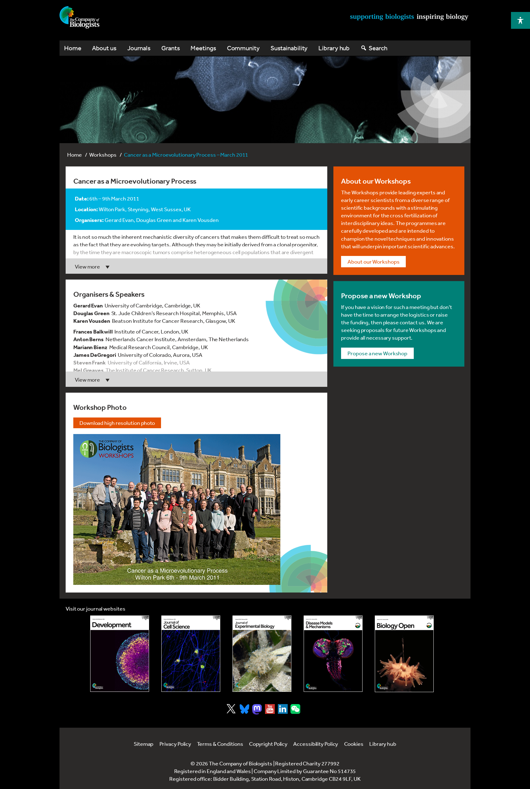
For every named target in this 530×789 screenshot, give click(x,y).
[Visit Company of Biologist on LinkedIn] (283, 709)
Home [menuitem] (72, 48)
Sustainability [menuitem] (289, 48)
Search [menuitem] (378, 48)
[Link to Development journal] (119, 654)
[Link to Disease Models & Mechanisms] (333, 654)
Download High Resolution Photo (117, 422)
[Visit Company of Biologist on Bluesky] (244, 709)
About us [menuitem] (104, 48)
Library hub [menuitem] (334, 48)
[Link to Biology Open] (404, 654)
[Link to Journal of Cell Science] (190, 654)
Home (74, 154)
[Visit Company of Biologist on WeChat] (295, 711)
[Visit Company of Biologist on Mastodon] (257, 709)
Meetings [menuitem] (203, 48)
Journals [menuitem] (139, 48)
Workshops (102, 154)
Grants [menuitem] (170, 48)
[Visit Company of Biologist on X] (231, 708)
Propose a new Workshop (377, 353)
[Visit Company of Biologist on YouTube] (270, 709)
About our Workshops (373, 261)
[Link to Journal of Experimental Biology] (261, 654)
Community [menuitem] (243, 48)
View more (87, 266)
